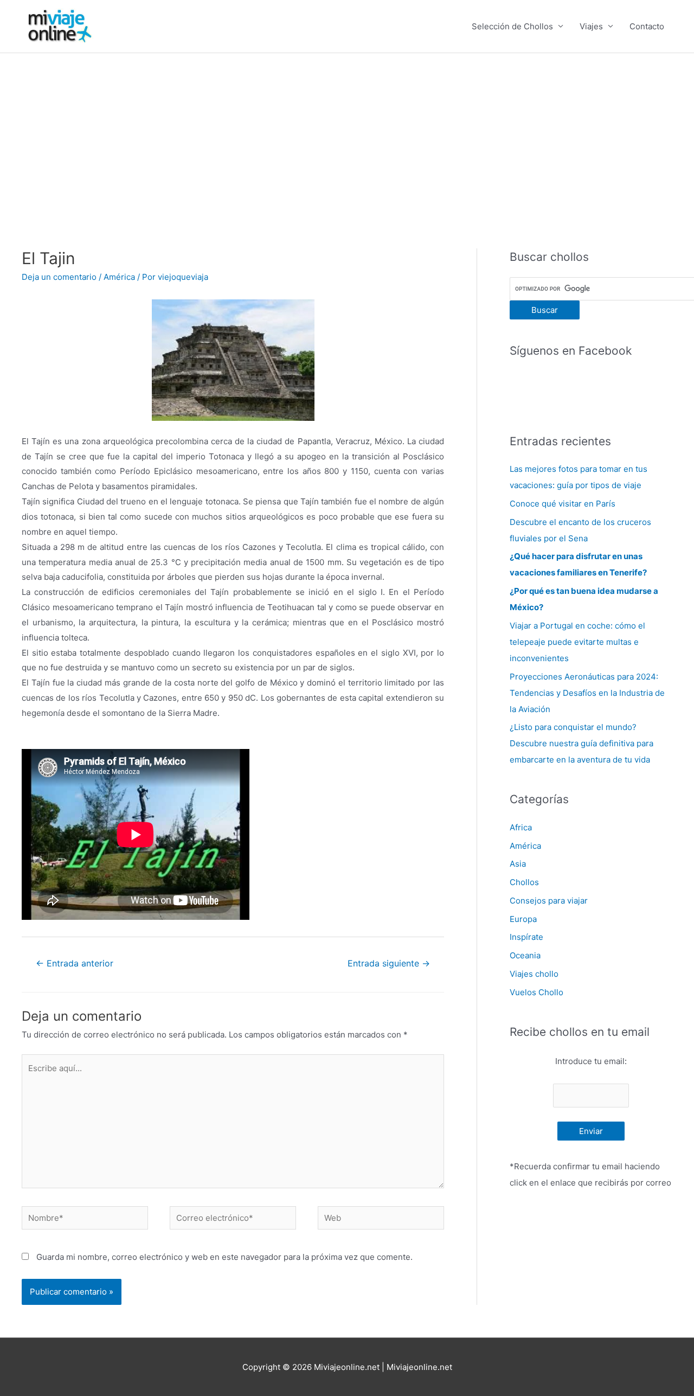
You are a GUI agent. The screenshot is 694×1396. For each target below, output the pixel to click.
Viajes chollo (534, 974)
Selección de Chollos (512, 26)
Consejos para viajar (549, 900)
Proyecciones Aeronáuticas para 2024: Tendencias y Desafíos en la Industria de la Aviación (587, 692)
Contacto (646, 26)
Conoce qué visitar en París (562, 503)
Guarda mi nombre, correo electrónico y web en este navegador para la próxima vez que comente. (224, 1257)
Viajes (591, 26)
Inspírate (526, 937)
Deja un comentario (59, 277)
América (119, 277)
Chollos (524, 882)
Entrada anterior (74, 963)
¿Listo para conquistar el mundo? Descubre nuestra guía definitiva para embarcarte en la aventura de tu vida (581, 743)
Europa (523, 919)
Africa (521, 827)
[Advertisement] (347, 134)
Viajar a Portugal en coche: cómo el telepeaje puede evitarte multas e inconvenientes (577, 641)
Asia (518, 864)
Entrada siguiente (389, 963)
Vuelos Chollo (536, 992)
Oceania (525, 955)
